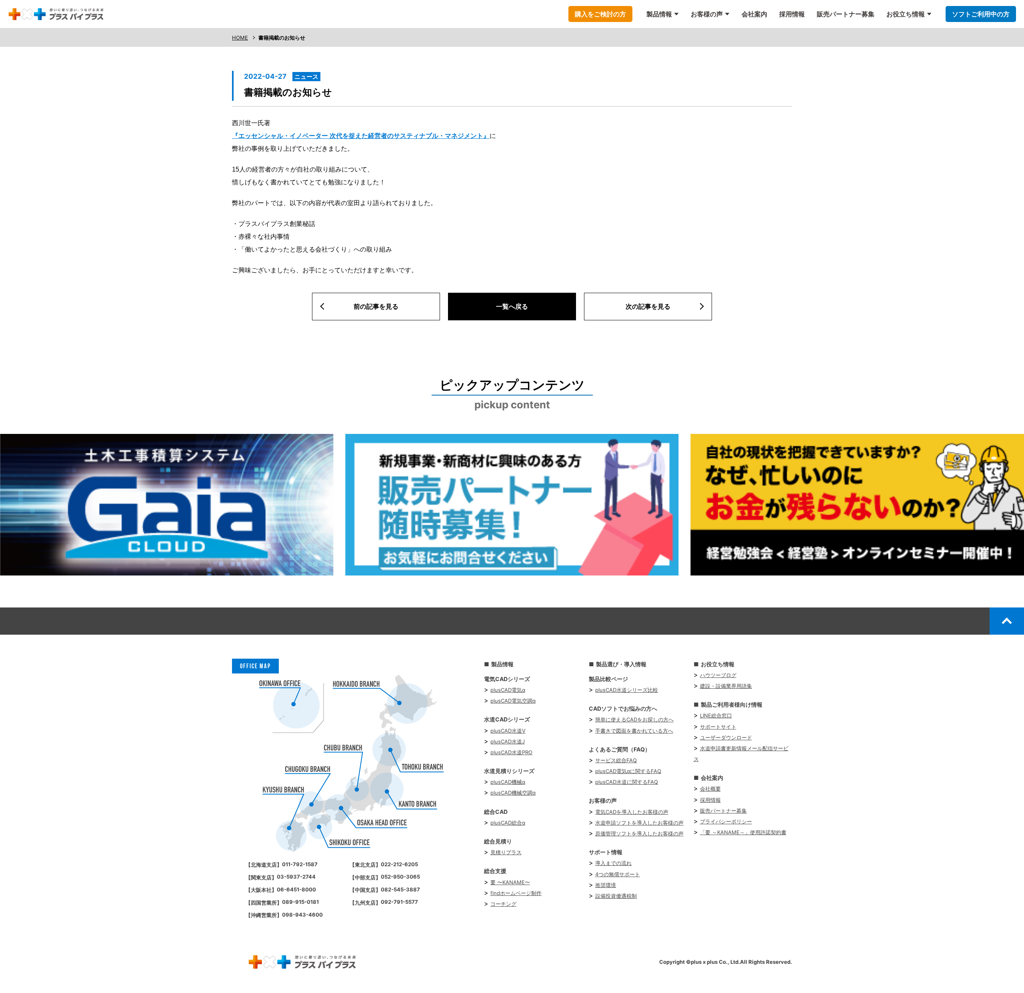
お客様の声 (707, 14)
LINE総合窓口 (716, 715)
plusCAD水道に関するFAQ (626, 782)
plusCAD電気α (507, 690)
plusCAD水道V (508, 730)
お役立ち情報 (905, 14)
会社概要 (710, 788)
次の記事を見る (648, 306)
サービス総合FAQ (616, 760)
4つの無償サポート (617, 874)
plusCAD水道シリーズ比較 (626, 690)
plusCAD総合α (507, 822)
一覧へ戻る (512, 306)
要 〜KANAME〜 (510, 882)
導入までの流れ (613, 863)
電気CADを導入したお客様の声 (631, 812)
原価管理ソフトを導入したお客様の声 (639, 833)
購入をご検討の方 (600, 14)
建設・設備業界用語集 (726, 686)
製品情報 (659, 14)
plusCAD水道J (507, 741)
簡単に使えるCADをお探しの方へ (634, 719)
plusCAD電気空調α (513, 700)
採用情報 (792, 14)
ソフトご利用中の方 (981, 14)
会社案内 (754, 14)
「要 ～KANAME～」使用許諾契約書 (743, 832)
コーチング (503, 904)
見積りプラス (506, 852)
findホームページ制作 (516, 893)
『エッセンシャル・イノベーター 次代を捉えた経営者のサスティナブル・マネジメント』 (361, 135)
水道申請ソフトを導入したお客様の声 (639, 822)
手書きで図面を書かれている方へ (634, 730)
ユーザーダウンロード (726, 737)
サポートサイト (718, 726)
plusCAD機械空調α (513, 792)
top (1007, 621)
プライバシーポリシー (726, 821)
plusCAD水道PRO (511, 752)
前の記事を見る (376, 306)
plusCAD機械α (507, 782)
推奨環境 (605, 885)
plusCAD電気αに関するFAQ (628, 771)
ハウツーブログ (718, 675)
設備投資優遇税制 (616, 896)
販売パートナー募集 (845, 14)
